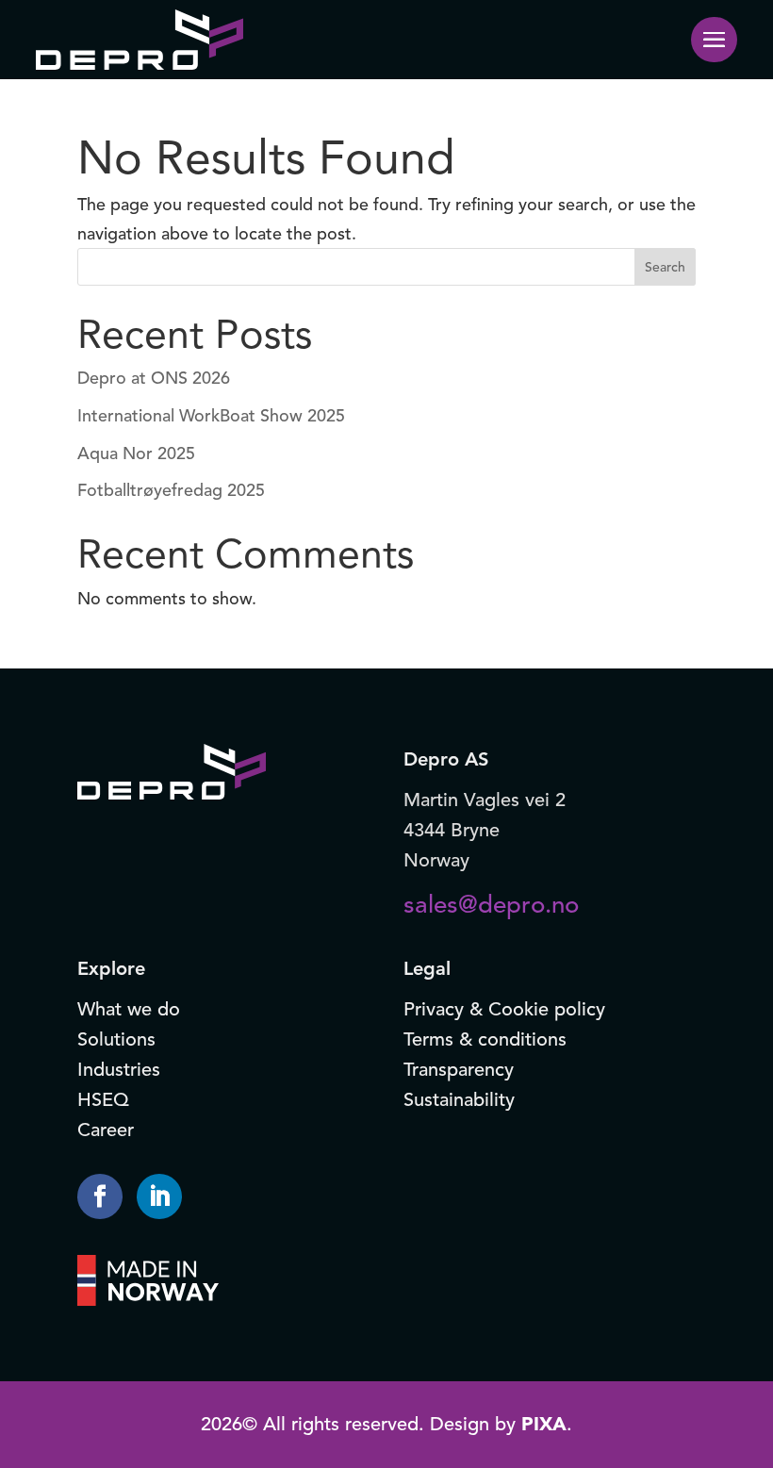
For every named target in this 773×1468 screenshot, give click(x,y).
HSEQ (103, 1100)
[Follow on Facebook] (100, 1196)
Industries (118, 1069)
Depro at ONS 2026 (153, 378)
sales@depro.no (491, 904)
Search (665, 267)
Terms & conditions (485, 1039)
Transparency (458, 1069)
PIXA (544, 1424)
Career (105, 1130)
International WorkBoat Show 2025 (211, 415)
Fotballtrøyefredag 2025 (171, 490)
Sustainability (459, 1100)
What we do (128, 1009)
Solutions (116, 1039)
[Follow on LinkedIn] (159, 1196)
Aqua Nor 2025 (136, 453)
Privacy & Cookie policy (504, 1009)
